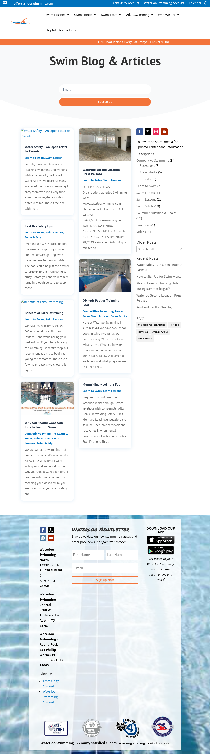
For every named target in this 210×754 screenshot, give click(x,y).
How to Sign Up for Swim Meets (158, 276)
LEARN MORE (143, 42)
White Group (145, 338)
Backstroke (147, 165)
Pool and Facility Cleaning (154, 307)
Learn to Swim (34, 158)
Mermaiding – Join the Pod (101, 384)
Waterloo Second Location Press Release (101, 172)
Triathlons (143, 225)
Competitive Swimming (40, 433)
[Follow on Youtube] (164, 131)
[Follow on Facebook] (139, 131)
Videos (141, 232)
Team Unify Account (125, 3)
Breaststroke (148, 172)
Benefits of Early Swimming (44, 313)
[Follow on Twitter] (51, 530)
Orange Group (160, 331)
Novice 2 (143, 331)
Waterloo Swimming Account (164, 3)
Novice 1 (174, 324)
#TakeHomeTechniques (151, 324)
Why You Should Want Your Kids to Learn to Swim (44, 425)
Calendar (195, 3)
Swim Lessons (54, 232)
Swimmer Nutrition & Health (156, 213)
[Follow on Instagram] (156, 131)
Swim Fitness (42, 438)
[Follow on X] (148, 131)
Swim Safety (53, 158)
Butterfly (145, 179)
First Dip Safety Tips (39, 226)
